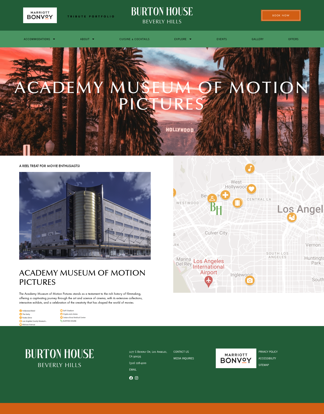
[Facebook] (131, 378)
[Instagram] (136, 378)
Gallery (258, 39)
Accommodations (37, 39)
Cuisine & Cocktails (134, 39)
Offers (293, 39)
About (84, 39)
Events (222, 39)
